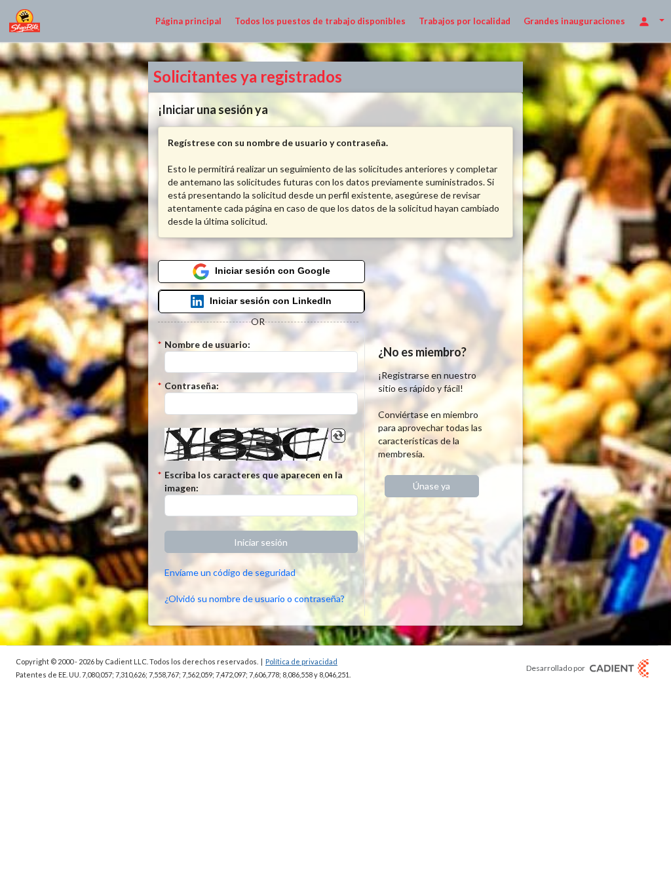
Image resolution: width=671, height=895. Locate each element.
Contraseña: (191, 385)
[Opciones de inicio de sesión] (651, 20)
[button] (261, 542)
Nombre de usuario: (207, 344)
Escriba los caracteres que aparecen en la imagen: (253, 481)
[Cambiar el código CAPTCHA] (338, 435)
